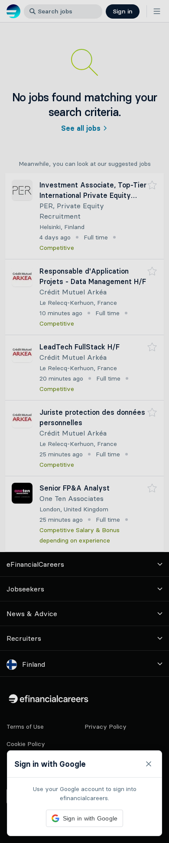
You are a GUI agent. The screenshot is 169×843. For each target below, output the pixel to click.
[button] (84, 421)
